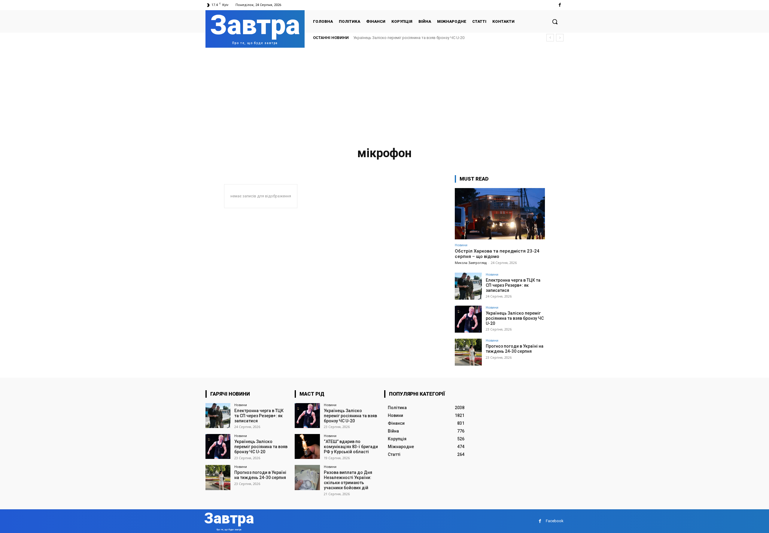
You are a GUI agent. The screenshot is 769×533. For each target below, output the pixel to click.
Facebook (555, 521)
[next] (560, 37)
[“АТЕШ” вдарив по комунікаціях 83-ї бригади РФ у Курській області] (307, 446)
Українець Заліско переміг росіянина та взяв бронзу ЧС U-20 (408, 37)
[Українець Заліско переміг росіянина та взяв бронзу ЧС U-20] (468, 319)
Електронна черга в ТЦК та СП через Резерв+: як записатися (513, 285)
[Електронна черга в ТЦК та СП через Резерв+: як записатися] (468, 286)
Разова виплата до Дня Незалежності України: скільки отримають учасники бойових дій (348, 480)
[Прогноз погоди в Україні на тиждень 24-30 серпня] (468, 352)
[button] (555, 21)
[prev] (550, 37)
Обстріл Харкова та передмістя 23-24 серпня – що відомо (497, 253)
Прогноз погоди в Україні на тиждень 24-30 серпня (514, 349)
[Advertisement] (384, 93)
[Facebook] (560, 5)
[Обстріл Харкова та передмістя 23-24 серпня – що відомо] (500, 213)
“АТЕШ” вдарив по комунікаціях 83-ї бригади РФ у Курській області (351, 446)
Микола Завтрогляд (471, 262)
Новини (461, 245)
